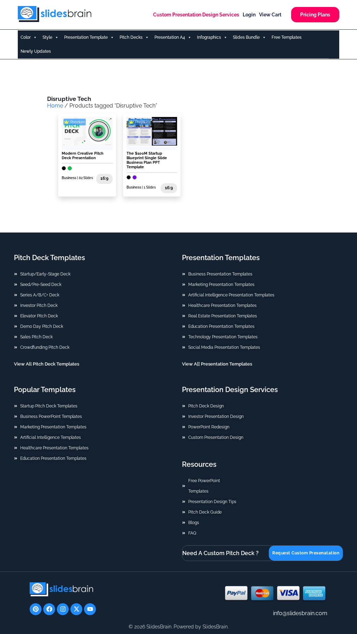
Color (26, 37)
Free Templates (287, 37)
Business (69, 178)
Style (47, 37)
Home (55, 105)
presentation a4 (169, 37)
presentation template (86, 37)
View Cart (270, 14)
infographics (209, 37)
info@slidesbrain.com (300, 613)
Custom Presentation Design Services (196, 14)
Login (249, 14)
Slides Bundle (246, 37)
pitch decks (131, 37)
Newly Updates (36, 51)
